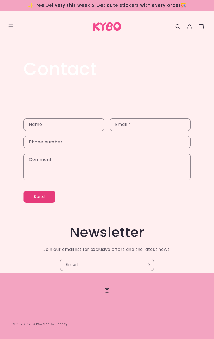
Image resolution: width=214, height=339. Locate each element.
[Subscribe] (148, 265)
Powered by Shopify (52, 324)
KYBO (31, 324)
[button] (11, 26)
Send (39, 196)
